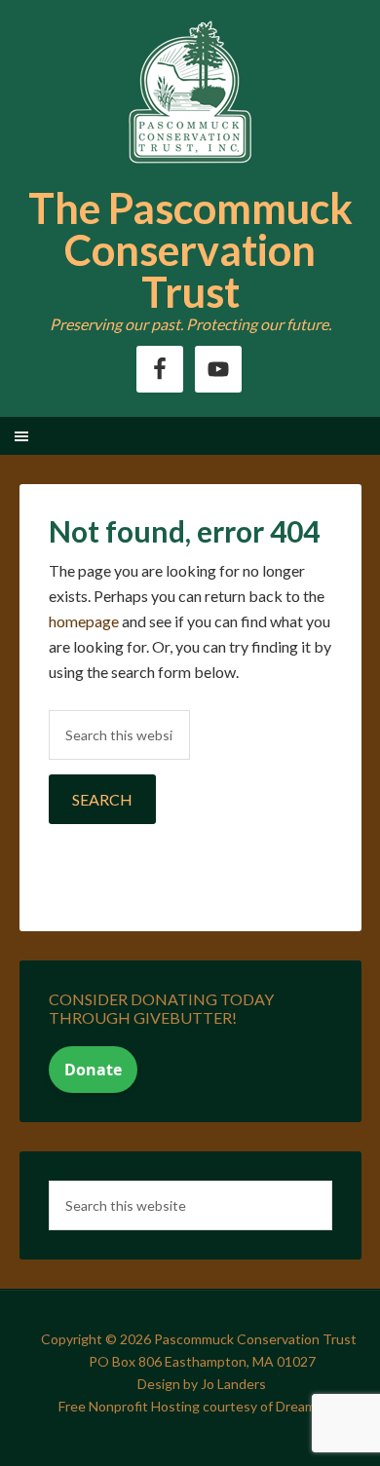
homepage (84, 621)
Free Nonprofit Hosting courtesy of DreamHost (202, 1406)
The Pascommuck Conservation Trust (190, 250)
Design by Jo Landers (201, 1383)
